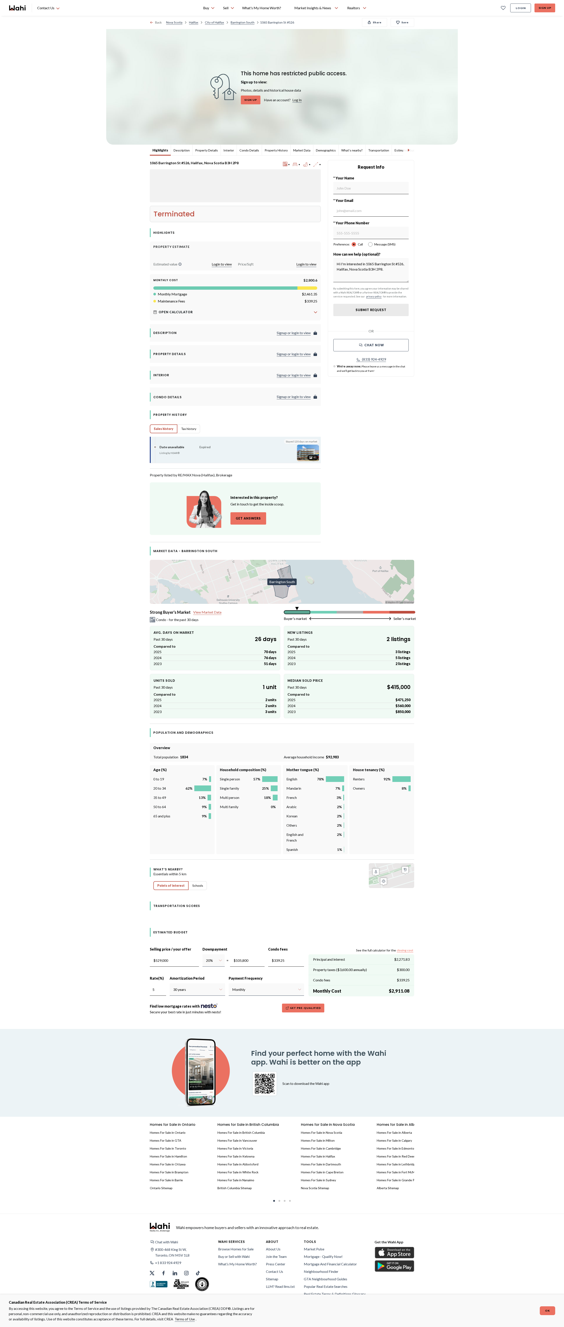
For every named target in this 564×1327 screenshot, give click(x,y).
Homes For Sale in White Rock (237, 1172)
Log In (297, 100)
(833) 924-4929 (374, 359)
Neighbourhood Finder (321, 1271)
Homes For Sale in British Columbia (241, 1132)
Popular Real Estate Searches (325, 1286)
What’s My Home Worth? (237, 1264)
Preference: (341, 244)
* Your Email (343, 200)
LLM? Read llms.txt (280, 1286)
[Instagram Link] (186, 1273)
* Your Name (343, 178)
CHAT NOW (374, 345)
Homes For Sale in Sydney (318, 1180)
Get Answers (248, 518)
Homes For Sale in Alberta (394, 1132)
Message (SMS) (384, 244)
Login (521, 8)
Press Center (275, 1264)
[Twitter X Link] (152, 1273)
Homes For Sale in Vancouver (237, 1140)
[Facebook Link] (163, 1273)
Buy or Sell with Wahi (234, 1256)
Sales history (163, 429)
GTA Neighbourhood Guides (325, 1279)
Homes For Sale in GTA (165, 1140)
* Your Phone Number (351, 223)
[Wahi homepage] (17, 8)
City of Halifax (214, 22)
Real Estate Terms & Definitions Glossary (334, 1294)
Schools (197, 885)
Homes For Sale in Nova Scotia (321, 1132)
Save (405, 22)
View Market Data (207, 612)
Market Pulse (314, 1249)
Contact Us (274, 1271)
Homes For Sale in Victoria (235, 1148)
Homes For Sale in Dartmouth (321, 1164)
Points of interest (171, 885)
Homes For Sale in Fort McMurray (399, 1172)
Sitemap (272, 1279)
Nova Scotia (174, 22)
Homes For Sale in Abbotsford (237, 1164)
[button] (180, 264)
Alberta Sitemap (388, 1188)
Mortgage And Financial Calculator (330, 1264)
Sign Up (545, 7)
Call (360, 244)
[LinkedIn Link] (175, 1273)
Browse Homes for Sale (236, 1249)
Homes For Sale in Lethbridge (397, 1164)
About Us (273, 1249)
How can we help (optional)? (356, 254)
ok (547, 1310)
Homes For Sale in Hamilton (168, 1156)
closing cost (405, 950)
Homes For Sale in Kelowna (235, 1156)
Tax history (188, 429)
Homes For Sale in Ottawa (168, 1164)
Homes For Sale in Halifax (318, 1156)
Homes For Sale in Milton (318, 1140)
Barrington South (242, 22)
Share (377, 22)
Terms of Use (185, 1319)
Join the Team (276, 1256)
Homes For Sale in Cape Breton (322, 1172)
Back (158, 22)
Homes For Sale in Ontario (168, 1132)
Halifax (193, 22)
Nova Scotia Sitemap (315, 1188)
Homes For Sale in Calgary (394, 1140)
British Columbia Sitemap (234, 1188)
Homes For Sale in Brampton (169, 1172)
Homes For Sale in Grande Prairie (399, 1180)
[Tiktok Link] (198, 1273)
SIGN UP (250, 99)
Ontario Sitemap (161, 1188)
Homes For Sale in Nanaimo (235, 1180)
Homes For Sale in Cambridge (321, 1148)
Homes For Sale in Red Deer (396, 1156)
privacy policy (374, 296)
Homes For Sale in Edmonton (396, 1148)
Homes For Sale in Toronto (168, 1148)
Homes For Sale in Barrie (166, 1180)
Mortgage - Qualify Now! (323, 1256)
